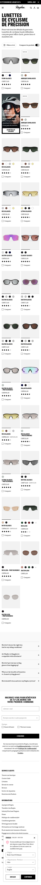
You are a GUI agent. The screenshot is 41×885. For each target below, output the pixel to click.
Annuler (13, 877)
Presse (4, 814)
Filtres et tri (11, 45)
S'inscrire (20, 736)
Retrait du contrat (7, 785)
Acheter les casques (13, 130)
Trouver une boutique (9, 775)
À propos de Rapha (8, 805)
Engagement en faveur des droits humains (15, 833)
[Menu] (3, 8)
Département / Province (15, 860)
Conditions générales (24, 746)
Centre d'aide (6, 778)
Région (9, 852)
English (14, 837)
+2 (35, 523)
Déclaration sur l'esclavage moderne (13, 827)
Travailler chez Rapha (8, 808)
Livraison (5, 781)
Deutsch (20, 837)
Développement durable (9, 824)
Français (8, 837)
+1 (35, 567)
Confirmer (28, 877)
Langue (9, 867)
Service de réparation (8, 791)
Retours (4, 788)
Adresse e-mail (8, 709)
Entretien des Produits (9, 794)
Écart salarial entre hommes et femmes (14, 830)
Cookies (20, 753)
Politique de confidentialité (27, 748)
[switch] (29, 45)
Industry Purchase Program (10, 811)
